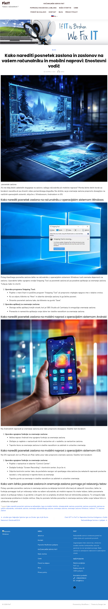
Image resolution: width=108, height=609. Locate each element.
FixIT (6, 3)
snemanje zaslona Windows (78, 508)
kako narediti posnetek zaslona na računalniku (23, 506)
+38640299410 (81, 578)
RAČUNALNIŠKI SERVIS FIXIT (54, 4)
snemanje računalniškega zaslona (41, 508)
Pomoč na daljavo (38, 12)
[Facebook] (74, 588)
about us (41, 536)
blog (54, 50)
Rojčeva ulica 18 (78, 568)
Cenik (76, 8)
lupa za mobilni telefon (49, 506)
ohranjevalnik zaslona (66, 506)
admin (62, 72)
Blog (61, 12)
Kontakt (52, 12)
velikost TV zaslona (96, 508)
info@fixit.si (80, 581)
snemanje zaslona (60, 508)
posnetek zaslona (81, 506)
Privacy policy (71, 12)
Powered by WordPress (81, 604)
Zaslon (3, 510)
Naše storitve (65, 8)
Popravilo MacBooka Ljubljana (43, 8)
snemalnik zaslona (21, 508)
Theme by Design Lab (98, 604)
